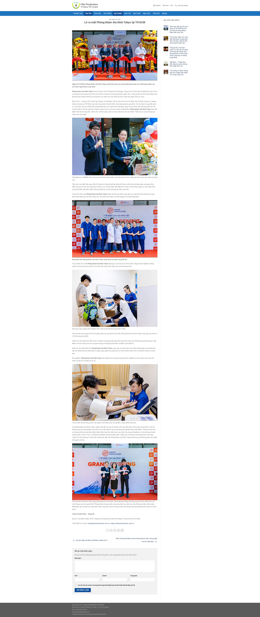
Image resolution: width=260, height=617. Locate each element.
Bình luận (78, 558)
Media (164, 13)
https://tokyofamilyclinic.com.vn (122, 523)
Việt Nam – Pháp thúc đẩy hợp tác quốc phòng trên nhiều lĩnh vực (178, 64)
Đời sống (107, 13)
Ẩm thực (137, 13)
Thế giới (156, 13)
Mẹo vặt (146, 13)
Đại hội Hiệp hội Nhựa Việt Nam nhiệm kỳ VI (91, 540)
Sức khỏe (118, 13)
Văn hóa (97, 13)
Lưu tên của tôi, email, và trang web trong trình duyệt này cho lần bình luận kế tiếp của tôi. (106, 585)
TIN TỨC (88, 13)
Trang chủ (78, 13)
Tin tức (118, 19)
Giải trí (127, 13)
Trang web (133, 576)
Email (104, 576)
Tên (76, 576)
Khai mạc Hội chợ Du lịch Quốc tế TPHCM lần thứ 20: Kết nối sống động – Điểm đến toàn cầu (179, 29)
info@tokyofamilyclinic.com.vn (99, 523)
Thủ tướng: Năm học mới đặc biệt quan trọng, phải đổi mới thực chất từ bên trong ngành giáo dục (179, 40)
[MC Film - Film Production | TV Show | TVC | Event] (85, 5)
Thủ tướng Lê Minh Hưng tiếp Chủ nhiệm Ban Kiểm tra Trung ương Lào (179, 72)
